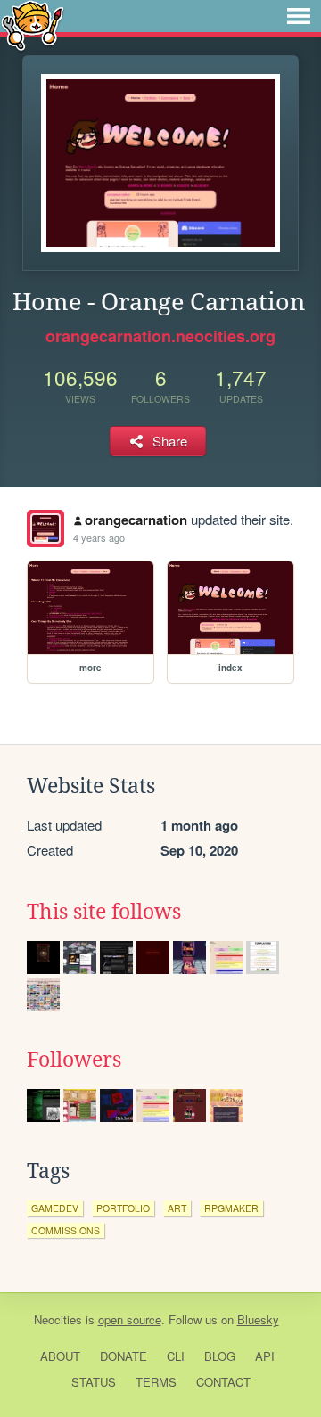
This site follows (104, 911)
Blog (219, 1355)
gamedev (54, 1208)
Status (93, 1381)
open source (129, 1319)
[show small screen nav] (298, 16)
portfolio (123, 1208)
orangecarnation (136, 519)
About (60, 1355)
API (265, 1355)
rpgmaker (231, 1208)
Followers (74, 1059)
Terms (156, 1381)
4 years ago (99, 537)
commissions (65, 1230)
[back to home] (32, 24)
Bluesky (258, 1319)
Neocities (58, 1319)
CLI (176, 1355)
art (177, 1208)
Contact (223, 1381)
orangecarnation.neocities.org (160, 336)
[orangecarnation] (45, 528)
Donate (123, 1355)
